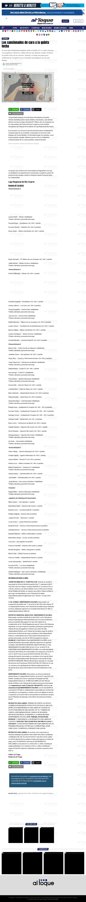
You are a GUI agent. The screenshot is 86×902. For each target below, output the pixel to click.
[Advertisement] (31, 157)
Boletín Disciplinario (25, 793)
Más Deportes (24, 28)
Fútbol (15, 28)
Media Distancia (47, 28)
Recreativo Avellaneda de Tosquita (43, 793)
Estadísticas (35, 28)
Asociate (65, 21)
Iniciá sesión (78, 21)
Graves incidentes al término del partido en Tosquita (23, 143)
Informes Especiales (60, 28)
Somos (71, 28)
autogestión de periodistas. (39, 776)
